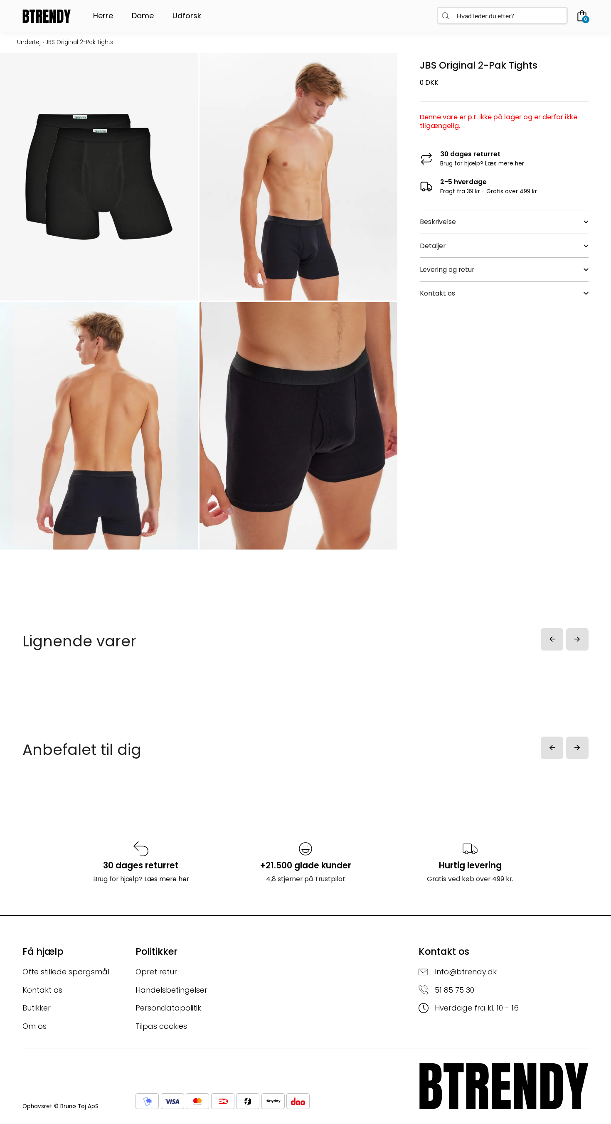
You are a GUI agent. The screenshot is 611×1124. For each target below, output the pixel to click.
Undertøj (29, 42)
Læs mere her (504, 164)
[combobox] (502, 16)
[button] (552, 639)
